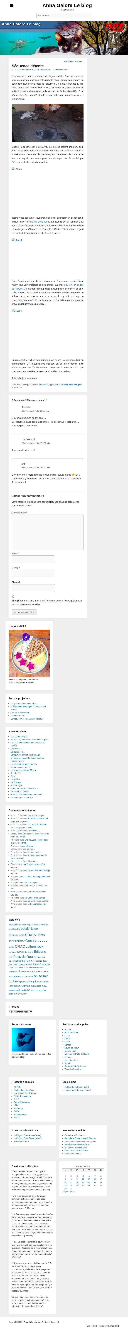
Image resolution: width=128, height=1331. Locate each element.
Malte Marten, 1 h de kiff (22, 797)
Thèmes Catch (113, 1326)
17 (71, 1182)
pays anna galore (29, 981)
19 (83, 1182)
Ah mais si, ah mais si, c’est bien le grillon (30, 739)
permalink (18, 387)
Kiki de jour (16, 773)
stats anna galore (38, 990)
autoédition (13, 929)
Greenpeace (36, 961)
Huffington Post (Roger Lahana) (28, 1138)
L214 (16, 1105)
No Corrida (18, 1108)
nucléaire (23, 977)
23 (65, 1185)
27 (89, 1185)
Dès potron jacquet (19, 736)
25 (77, 1185)
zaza (11, 994)
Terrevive (26, 407)
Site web (16, 582)
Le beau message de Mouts (23, 770)
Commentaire (19, 512)
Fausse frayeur (17, 761)
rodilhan (20, 990)
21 (95, 1182)
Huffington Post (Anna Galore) (27, 1135)
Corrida (31, 941)
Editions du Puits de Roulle (21, 952)
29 (101, 1185)
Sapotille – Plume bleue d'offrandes (80, 1138)
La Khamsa (16, 782)
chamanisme (17, 935)
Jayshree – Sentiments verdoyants (80, 1141)
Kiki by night (16, 785)
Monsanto (13, 972)
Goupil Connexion (22, 1102)
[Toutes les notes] (23, 1051)
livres (26, 968)
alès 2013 (13, 925)
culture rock (34, 946)
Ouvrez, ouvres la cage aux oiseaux (27, 719)
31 (71, 1188)
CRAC (20, 946)
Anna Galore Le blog (67, 5)
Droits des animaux (22, 1096)
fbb (23, 961)
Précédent (68, 62)
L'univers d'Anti (71, 1060)
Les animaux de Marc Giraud (77, 1090)
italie (45, 961)
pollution (44, 981)
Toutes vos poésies (73, 1153)
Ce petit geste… (18, 752)
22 (101, 1182)
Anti (12, 846)
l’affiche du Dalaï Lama (38, 221)
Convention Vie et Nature (25, 1093)
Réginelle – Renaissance (75, 1147)
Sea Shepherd (20, 1114)
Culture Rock (70, 1051)
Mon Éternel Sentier (20, 791)
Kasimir (29, 964)
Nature (67, 1063)
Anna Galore (44, 70)
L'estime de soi (17, 716)
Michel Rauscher (36, 968)
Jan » (72, 1191)
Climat (67, 1039)
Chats (67, 1035)
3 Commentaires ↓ (61, 70)
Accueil (42, 385)
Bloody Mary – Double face (76, 1144)
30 (65, 1188)
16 (65, 1182)
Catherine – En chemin (74, 1135)
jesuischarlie (13, 965)
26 (83, 1185)
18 (77, 1182)
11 (77, 1179)
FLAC (28, 961)
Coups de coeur (71, 1048)
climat (21, 941)
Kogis (11, 968)
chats (55, 385)
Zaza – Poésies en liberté (76, 1150)
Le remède (15, 779)
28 (95, 1185)
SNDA (16, 1117)
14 (95, 1179)
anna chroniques (41, 925)
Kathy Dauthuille (41, 964)
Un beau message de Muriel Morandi (27, 758)
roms (27, 990)
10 (71, 1179)
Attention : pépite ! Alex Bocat (24, 788)
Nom (15, 553)
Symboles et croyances (75, 1066)
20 (89, 1182)
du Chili (70, 284)
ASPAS (17, 1087)
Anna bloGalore (71, 1032)
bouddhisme (29, 928)
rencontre (36, 985)
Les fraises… (17, 749)
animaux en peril (26, 925)
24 (71, 1185)
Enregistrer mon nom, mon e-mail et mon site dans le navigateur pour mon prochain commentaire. (47, 602)
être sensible (20, 993)
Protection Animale (19, 985)
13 (89, 1179)
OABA (17, 1111)
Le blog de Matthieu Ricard (76, 1087)
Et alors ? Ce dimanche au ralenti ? (26, 794)
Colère (67, 1042)
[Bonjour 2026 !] (29, 676)
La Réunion (18, 968)
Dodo (13, 776)
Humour (67, 1057)
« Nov (65, 1191)
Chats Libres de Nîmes (24, 1090)
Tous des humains (72, 1069)
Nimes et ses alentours (33, 971)
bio (18, 929)
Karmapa (22, 965)
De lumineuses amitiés (21, 767)
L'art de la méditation (20, 713)
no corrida (14, 976)
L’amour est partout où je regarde (25, 755)
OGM (30, 976)
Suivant (79, 62)
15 (101, 1179)
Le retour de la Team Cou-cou (24, 764)
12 (83, 1179)
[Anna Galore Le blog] (64, 38)
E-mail (16, 568)
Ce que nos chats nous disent (24, 703)
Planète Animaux (21, 1141)
